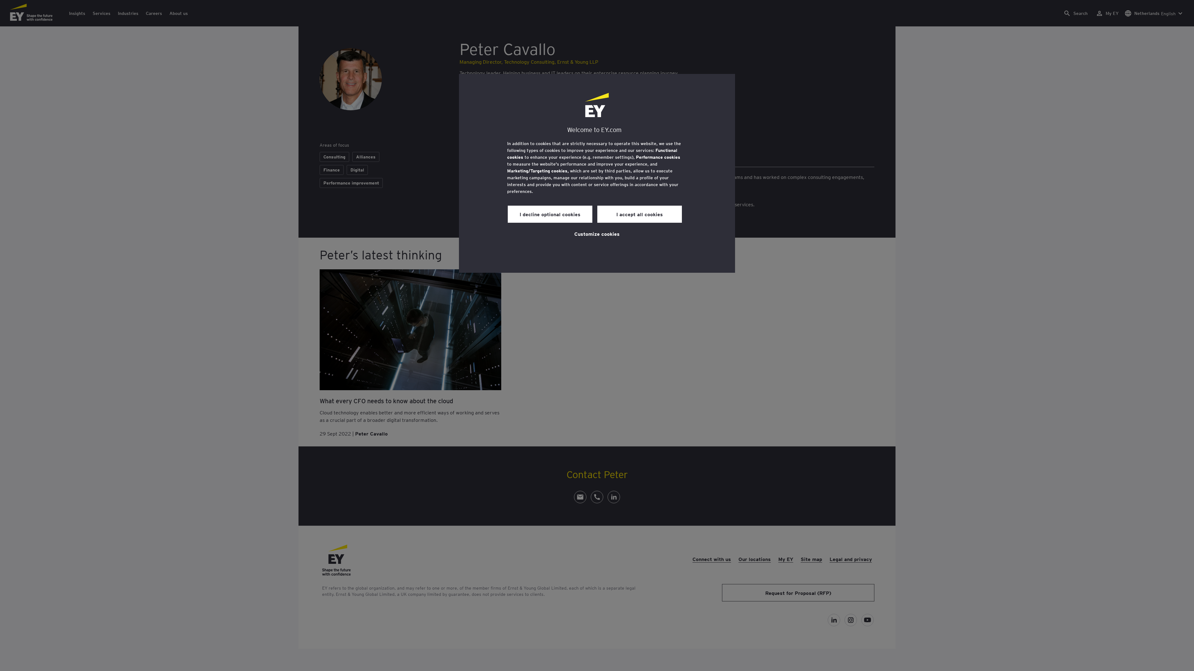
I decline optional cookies (550, 214)
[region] (597, 173)
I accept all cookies (639, 214)
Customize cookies (597, 233)
